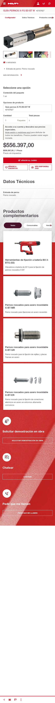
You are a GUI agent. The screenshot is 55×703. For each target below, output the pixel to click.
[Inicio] (13, 3)
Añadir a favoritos (13, 167)
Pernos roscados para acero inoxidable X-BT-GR (26, 348)
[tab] (10, 17)
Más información (10, 75)
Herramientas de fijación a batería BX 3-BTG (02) (27, 261)
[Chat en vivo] (15, 699)
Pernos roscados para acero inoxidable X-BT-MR (26, 306)
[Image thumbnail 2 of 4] (26, 54)
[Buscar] (49, 3)
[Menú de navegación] (4, 3)
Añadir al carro (29, 160)
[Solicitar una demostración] (10, 699)
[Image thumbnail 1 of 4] (10, 54)
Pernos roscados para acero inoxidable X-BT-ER (26, 393)
